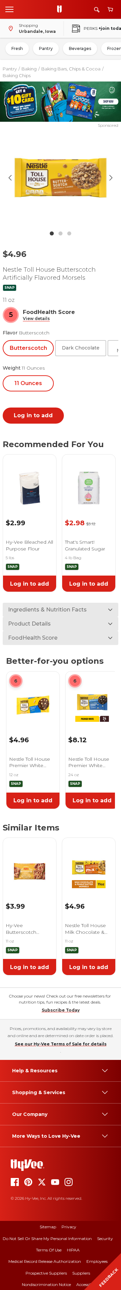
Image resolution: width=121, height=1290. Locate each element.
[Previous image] (10, 178)
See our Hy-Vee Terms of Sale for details (61, 1043)
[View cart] (110, 9)
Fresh (17, 48)
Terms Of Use (49, 1249)
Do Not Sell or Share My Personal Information (47, 1238)
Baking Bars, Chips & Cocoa (70, 68)
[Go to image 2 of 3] (60, 233)
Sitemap (48, 1226)
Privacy (69, 1226)
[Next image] (111, 178)
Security (105, 1238)
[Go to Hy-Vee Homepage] (61, 9)
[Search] (96, 9)
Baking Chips (17, 75)
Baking (29, 68)
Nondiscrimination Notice (46, 1284)
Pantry (46, 48)
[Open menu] (9, 9)
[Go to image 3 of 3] (69, 233)
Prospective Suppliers (46, 1273)
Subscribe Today (61, 1010)
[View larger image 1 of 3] (60, 177)
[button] (36, 318)
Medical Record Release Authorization (44, 1261)
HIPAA (73, 1249)
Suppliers (81, 1273)
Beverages (80, 48)
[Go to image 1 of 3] (51, 233)
